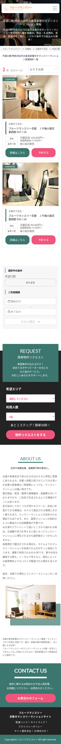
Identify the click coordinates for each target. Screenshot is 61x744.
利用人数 (12, 407)
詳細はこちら (17, 152)
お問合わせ (40, 731)
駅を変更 (30, 282)
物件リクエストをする (30, 435)
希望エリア (13, 389)
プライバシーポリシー (30, 726)
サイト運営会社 (22, 731)
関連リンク (22, 722)
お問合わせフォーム (30, 698)
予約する (43, 152)
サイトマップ (38, 722)
